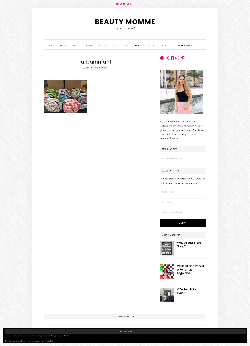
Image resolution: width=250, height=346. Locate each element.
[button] (201, 43)
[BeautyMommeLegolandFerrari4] (167, 271)
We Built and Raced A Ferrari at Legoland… (190, 269)
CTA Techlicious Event (188, 291)
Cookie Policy (49, 341)
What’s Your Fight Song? (189, 244)
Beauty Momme (125, 22)
